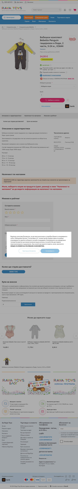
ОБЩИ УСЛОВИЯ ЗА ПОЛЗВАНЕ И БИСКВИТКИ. (27, 246)
